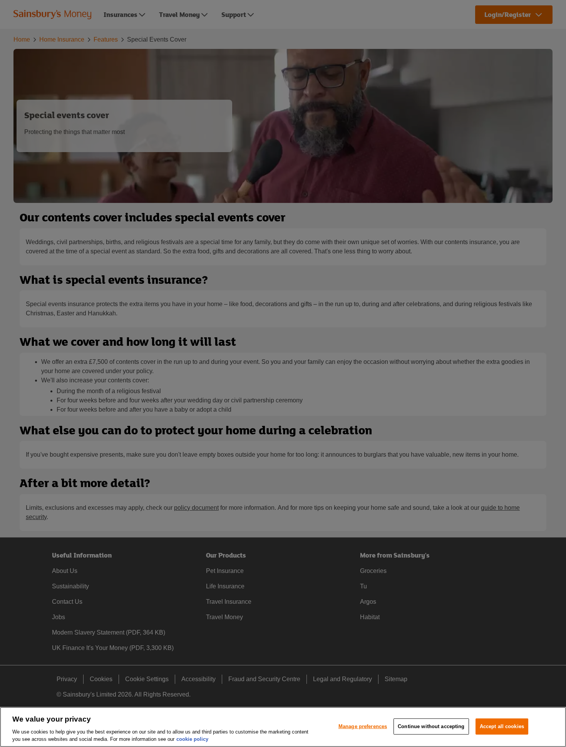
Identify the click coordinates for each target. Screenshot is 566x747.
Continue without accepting (431, 726)
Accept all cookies (502, 726)
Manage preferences (362, 726)
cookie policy (192, 739)
